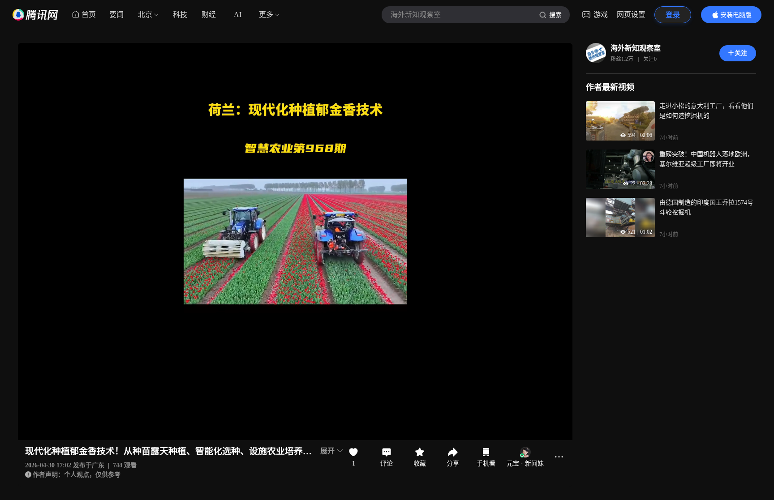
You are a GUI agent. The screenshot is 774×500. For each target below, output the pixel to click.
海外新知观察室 (636, 48)
